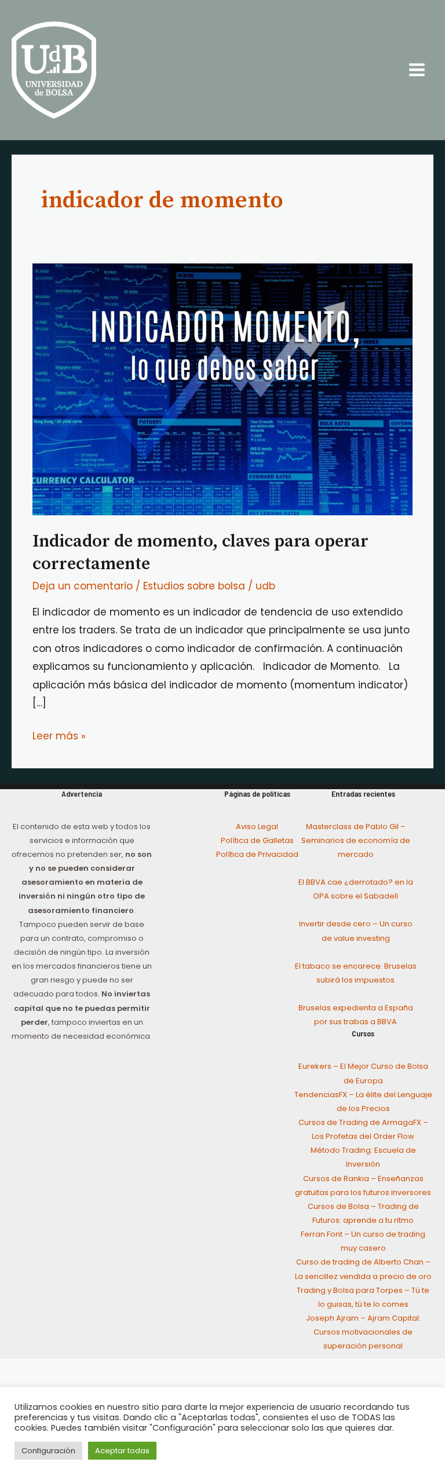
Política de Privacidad (257, 854)
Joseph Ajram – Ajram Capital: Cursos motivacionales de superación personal (363, 1332)
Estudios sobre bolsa (194, 586)
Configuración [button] (48, 1450)
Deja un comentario (82, 586)
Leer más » (59, 735)
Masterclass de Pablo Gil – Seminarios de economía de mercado (355, 840)
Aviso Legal (257, 826)
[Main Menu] (417, 70)
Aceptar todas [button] (122, 1450)
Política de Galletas (257, 840)
